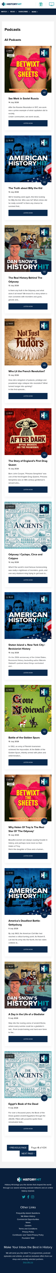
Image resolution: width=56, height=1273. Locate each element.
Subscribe (23, 12)
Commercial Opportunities (28, 1219)
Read (12, 12)
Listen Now (28, 123)
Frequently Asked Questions (28, 1213)
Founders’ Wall (28, 1238)
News (28, 1222)
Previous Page (18, 1147)
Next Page (28, 1153)
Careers (28, 1225)
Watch (4, 12)
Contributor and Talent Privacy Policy (28, 1235)
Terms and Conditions (28, 1228)
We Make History (28, 1216)
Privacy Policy (28, 1231)
